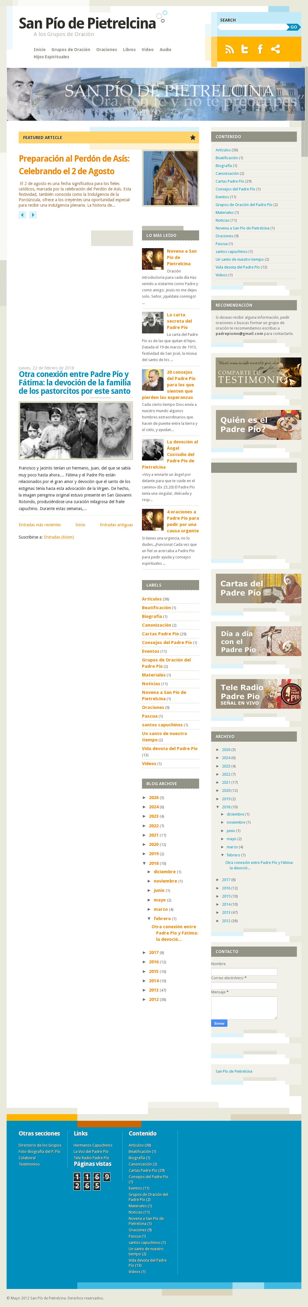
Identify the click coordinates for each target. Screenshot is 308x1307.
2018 (154, 863)
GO (294, 27)
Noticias (151, 683)
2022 (154, 825)
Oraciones (106, 49)
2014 (154, 980)
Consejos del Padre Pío (167, 642)
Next (33, 215)
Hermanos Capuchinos (93, 1145)
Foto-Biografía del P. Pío (39, 1151)
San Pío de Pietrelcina (87, 23)
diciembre (165, 871)
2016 (154, 962)
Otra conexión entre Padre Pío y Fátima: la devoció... (175, 933)
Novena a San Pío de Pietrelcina (243, 228)
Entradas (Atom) (59, 537)
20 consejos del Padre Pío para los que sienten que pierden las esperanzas (169, 384)
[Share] (275, 49)
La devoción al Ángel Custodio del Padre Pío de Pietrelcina (170, 454)
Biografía (152, 616)
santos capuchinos (162, 725)
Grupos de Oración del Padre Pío (244, 204)
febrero (163, 918)
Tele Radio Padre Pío (91, 1158)
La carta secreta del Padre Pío (179, 321)
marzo (161, 909)
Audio (166, 49)
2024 (154, 807)
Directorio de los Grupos (40, 1145)
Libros (129, 49)
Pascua (150, 716)
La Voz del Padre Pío (91, 1151)
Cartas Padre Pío (160, 634)
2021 (154, 835)
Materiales (154, 675)
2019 (154, 853)
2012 (154, 999)
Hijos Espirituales (51, 56)
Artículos (152, 599)
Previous (22, 215)
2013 (154, 990)
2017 (154, 952)
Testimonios (29, 1164)
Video (148, 49)
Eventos (150, 651)
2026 (154, 797)
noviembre (166, 881)
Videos (149, 763)
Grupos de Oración (70, 49)
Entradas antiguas (116, 524)
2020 (154, 844)
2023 (154, 816)
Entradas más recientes (40, 524)
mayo (160, 900)
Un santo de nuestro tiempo (240, 259)
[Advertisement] (76, 291)
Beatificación (156, 607)
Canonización (156, 625)
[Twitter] (245, 49)
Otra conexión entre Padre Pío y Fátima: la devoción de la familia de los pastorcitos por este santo (75, 382)
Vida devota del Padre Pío (170, 748)
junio (160, 890)
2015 (154, 971)
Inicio (39, 49)
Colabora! (27, 1158)
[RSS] (229, 49)
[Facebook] (260, 49)
